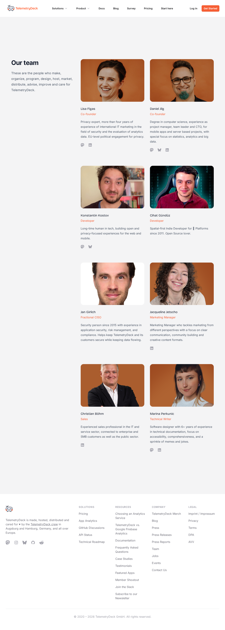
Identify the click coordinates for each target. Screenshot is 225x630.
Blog (116, 8)
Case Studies (124, 558)
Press (155, 528)
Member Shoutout (127, 580)
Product (81, 8)
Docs (102, 8)
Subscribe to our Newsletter (126, 596)
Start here (167, 8)
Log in (193, 8)
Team (155, 549)
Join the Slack (124, 587)
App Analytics (88, 520)
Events (156, 563)
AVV (191, 542)
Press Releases (162, 535)
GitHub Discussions (91, 528)
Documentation (125, 540)
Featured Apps (124, 573)
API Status (85, 535)
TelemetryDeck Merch (166, 513)
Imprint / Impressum (201, 513)
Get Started (210, 8)
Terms (192, 528)
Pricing (148, 8)
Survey (131, 8)
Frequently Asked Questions (126, 549)
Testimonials (123, 566)
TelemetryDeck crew (44, 524)
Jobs (155, 556)
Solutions (58, 8)
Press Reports (161, 542)
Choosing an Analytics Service (130, 516)
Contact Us (159, 570)
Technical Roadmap (92, 542)
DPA (191, 535)
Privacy (193, 520)
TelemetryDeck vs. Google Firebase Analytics (127, 529)
